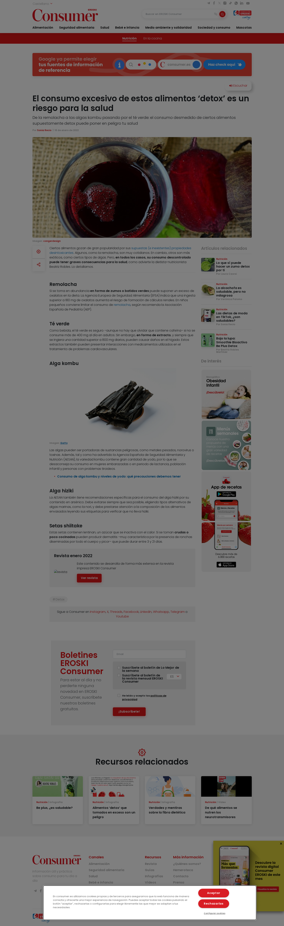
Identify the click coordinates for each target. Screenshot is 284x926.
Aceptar (213, 893)
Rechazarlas (214, 904)
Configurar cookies (214, 913)
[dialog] (149, 903)
